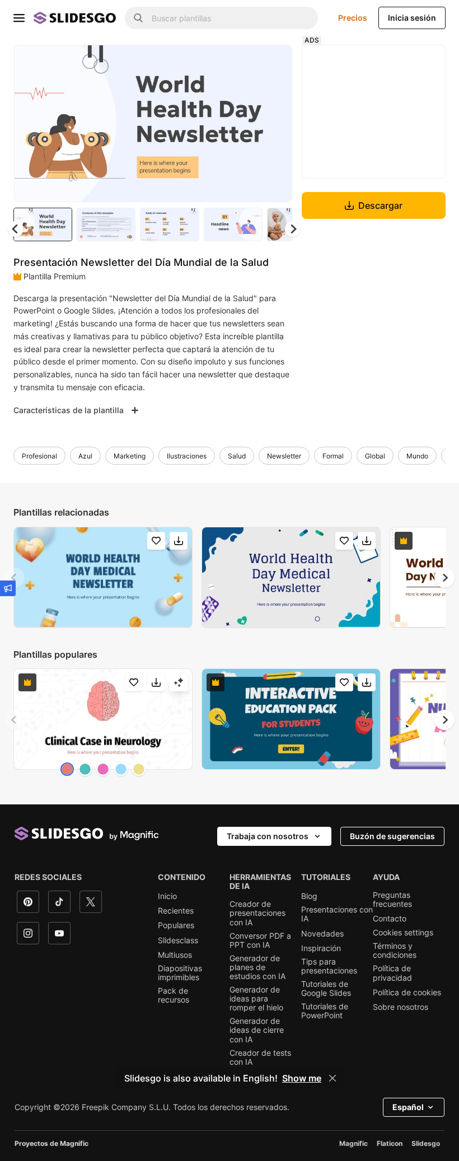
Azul (85, 456)
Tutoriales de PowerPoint (324, 1011)
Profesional (39, 456)
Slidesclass (178, 940)
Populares (176, 925)
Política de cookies (407, 992)
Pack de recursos (173, 995)
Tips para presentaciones (329, 966)
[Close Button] (332, 1078)
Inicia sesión (412, 17)
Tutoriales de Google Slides (326, 989)
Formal (333, 456)
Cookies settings (403, 932)
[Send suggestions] (8, 588)
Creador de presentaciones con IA (257, 913)
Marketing (130, 456)
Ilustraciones (187, 456)
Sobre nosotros (400, 1007)
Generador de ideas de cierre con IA (257, 1030)
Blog (309, 896)
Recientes (176, 910)
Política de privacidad (392, 973)
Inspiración (321, 948)
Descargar (380, 205)
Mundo (417, 456)
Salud (237, 456)
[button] (293, 229)
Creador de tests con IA (260, 1057)
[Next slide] (275, 123)
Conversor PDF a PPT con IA (260, 940)
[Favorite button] (244, 63)
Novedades (322, 933)
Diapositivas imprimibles (180, 973)
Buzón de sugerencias (392, 836)
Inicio (167, 896)
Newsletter (284, 456)
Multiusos (175, 955)
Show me (301, 1078)
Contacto (389, 918)
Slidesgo (425, 1143)
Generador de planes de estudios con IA (257, 967)
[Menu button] (19, 18)
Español (408, 1107)
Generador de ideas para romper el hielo (256, 998)
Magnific (353, 1143)
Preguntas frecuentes (392, 900)
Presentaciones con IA (337, 914)
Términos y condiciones (394, 950)
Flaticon (389, 1143)
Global (375, 456)
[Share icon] (273, 63)
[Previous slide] (14, 578)
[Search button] (138, 18)
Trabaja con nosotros (267, 836)
